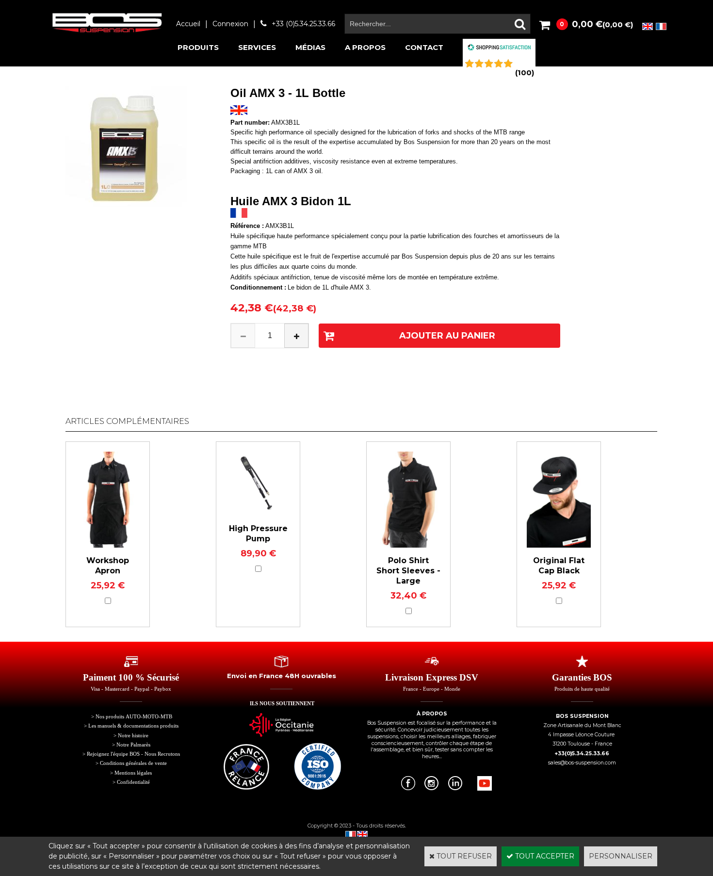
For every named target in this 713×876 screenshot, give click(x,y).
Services (257, 47)
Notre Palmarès (133, 744)
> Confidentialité (131, 782)
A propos (365, 47)
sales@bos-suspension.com (582, 763)
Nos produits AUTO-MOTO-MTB (134, 716)
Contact (424, 47)
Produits (198, 47)
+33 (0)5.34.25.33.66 (303, 23)
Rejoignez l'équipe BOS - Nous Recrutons (133, 754)
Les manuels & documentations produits (133, 726)
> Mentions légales (131, 773)
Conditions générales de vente (133, 763)
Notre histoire (133, 735)
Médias (310, 47)
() (524, 72)
